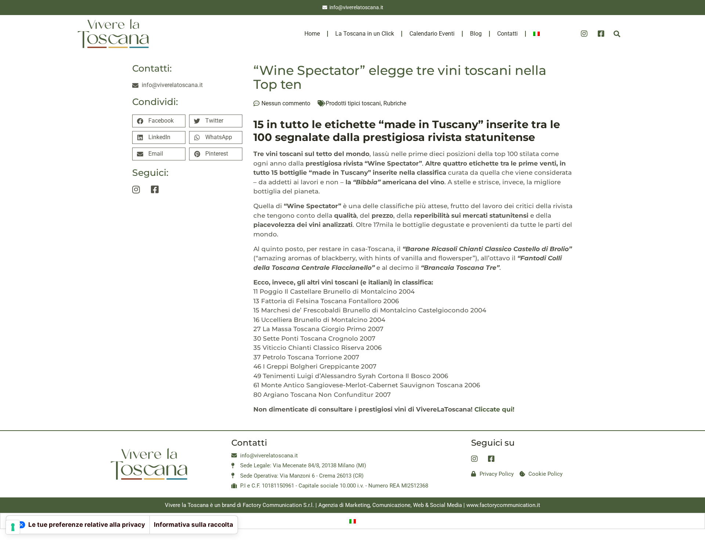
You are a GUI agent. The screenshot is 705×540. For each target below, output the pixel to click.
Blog (476, 33)
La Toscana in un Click (364, 33)
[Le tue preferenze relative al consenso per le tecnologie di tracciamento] (13, 527)
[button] (617, 34)
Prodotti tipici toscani (353, 103)
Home (312, 33)
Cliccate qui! (495, 409)
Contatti (507, 33)
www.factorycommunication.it (503, 505)
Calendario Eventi (432, 33)
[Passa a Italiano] (352, 521)
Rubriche (394, 103)
